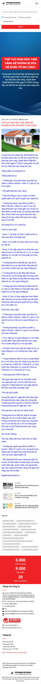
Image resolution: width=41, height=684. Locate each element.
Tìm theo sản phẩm (24, 17)
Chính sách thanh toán (31, 677)
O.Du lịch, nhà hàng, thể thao (11, 544)
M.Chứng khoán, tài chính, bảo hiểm (13, 538)
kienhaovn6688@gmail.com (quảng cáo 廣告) (19, 611)
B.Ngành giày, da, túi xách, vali (25, 520)
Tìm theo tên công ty (9, 17)
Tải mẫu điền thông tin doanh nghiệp (15, 652)
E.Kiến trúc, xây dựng (9, 526)
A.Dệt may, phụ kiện (8, 520)
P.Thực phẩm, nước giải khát (11, 546)
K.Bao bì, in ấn (7, 535)
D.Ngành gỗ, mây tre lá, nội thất (28, 523)
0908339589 (13, 604)
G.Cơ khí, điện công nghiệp (10, 529)
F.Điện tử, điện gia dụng (24, 526)
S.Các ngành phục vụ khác (30, 549)
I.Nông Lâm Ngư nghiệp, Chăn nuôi (12, 532)
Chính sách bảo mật (19, 677)
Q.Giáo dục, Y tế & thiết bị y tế (30, 546)
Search (20, 27)
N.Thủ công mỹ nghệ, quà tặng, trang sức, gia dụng (17, 541)
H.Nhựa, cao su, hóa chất (28, 529)
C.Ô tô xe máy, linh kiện (9, 523)
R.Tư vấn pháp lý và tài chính (11, 549)
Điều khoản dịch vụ (7, 677)
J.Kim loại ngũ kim (30, 532)
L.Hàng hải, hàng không (20, 535)
